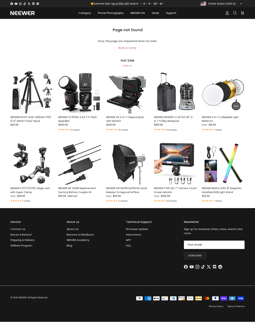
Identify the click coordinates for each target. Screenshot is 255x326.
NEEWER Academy (78, 240)
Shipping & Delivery (22, 240)
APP (128, 240)
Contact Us (17, 229)
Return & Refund (20, 234)
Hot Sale (127, 60)
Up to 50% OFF (120, 3)
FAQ (128, 245)
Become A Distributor (80, 234)
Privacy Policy (216, 306)
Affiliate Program (21, 245)
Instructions (133, 234)
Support (171, 13)
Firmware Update (137, 229)
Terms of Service (236, 306)
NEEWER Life (137, 13)
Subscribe (195, 255)
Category (84, 13)
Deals (155, 13)
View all (127, 65)
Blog (69, 245)
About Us (72, 229)
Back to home (127, 48)
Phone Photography (111, 13)
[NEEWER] (22, 13)
